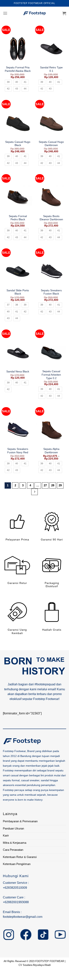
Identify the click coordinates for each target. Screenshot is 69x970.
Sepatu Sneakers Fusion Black (51, 292)
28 (52, 485)
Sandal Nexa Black (17, 371)
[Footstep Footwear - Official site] (34, 13)
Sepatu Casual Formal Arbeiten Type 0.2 (51, 374)
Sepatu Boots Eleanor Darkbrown (51, 218)
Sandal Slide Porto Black (18, 292)
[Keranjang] (64, 13)
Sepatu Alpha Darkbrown (51, 451)
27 (45, 485)
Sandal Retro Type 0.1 (51, 69)
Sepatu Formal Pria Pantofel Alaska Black (18, 69)
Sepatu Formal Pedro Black (18, 218)
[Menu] (5, 13)
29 (60, 485)
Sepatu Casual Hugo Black (17, 144)
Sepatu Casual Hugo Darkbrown (51, 144)
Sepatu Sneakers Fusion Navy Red (17, 451)
